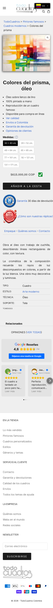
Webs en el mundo (14, 519)
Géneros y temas (13, 452)
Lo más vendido (12, 430)
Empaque (9, 231)
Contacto (44, 231)
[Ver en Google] (8, 371)
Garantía (22, 200)
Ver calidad (12, 118)
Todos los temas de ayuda (18, 494)
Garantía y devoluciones (17, 477)
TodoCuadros (12, 21)
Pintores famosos (33, 21)
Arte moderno (30, 291)
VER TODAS (34, 332)
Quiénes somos (27, 231)
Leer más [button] (10, 391)
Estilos (7, 446)
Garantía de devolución (19, 126)
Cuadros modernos (15, 25)
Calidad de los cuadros (16, 483)
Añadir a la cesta (26, 186)
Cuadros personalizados (17, 441)
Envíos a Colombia (17, 122)
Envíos (7, 488)
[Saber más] (16, 137)
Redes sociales (11, 525)
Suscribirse (17, 556)
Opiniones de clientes (19, 130)
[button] (3, 380)
